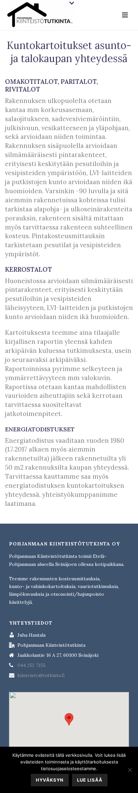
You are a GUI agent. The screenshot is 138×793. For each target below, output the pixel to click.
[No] (129, 769)
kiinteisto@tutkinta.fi (41, 675)
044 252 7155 (31, 665)
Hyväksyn (50, 780)
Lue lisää (89, 780)
